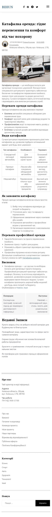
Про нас (5, 413)
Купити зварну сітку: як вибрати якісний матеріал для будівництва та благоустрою (25, 326)
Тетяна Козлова (29, 42)
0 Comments (14, 45)
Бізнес (5, 463)
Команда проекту (10, 425)
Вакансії (5, 417)
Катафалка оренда (31, 258)
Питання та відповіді (11, 421)
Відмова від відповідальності (15, 437)
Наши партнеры (9, 433)
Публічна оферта (9, 441)
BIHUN (7, 7)
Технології (6, 479)
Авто (4, 471)
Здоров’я (6, 475)
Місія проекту (8, 429)
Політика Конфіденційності (14, 445)
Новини (19, 287)
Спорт (4, 467)
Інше (26, 287)
